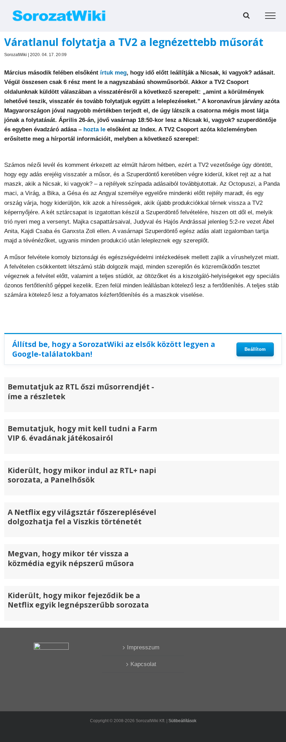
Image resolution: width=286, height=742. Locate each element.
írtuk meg (113, 72)
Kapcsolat (143, 664)
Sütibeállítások (182, 720)
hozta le (94, 129)
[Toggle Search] (246, 15)
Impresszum (143, 647)
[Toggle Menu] (270, 16)
